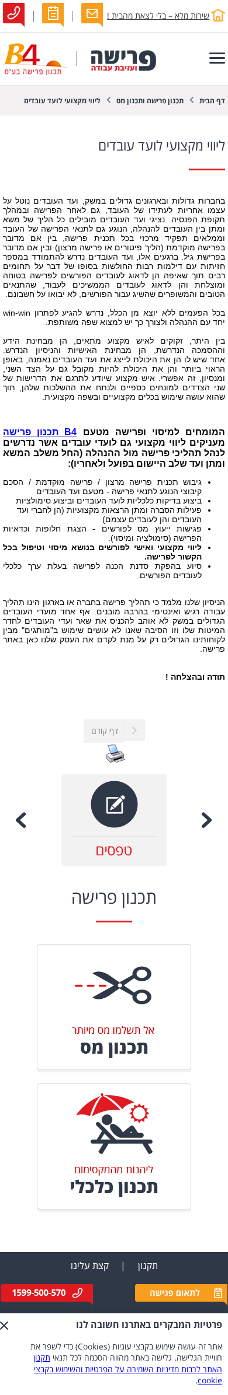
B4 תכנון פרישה (40, 432)
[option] (114, 820)
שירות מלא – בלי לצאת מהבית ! (158, 16)
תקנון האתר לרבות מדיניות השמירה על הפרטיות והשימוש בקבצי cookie (127, 1369)
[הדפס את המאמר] (115, 760)
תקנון (148, 1266)
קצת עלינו (90, 1266)
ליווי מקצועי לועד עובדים (62, 101)
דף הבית (212, 101)
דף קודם (105, 731)
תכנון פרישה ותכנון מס (150, 101)
